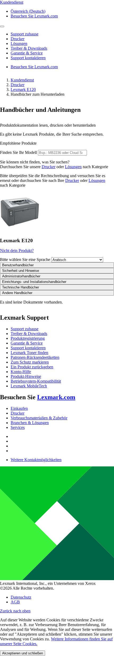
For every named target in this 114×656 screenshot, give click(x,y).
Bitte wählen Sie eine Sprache (25, 259)
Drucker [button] (17, 38)
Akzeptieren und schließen (22, 653)
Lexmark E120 (23, 89)
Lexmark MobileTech (29, 386)
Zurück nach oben (15, 611)
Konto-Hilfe (21, 371)
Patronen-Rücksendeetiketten (35, 357)
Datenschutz (21, 597)
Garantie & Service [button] (27, 53)
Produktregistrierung (28, 338)
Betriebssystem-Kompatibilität (36, 381)
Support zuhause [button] (24, 34)
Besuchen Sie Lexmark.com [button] (34, 16)
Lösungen (73, 166)
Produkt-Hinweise (26, 376)
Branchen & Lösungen (30, 422)
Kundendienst (22, 80)
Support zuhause (24, 329)
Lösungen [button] (19, 43)
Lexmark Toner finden (29, 352)
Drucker (17, 84)
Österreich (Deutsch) (28, 11)
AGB (15, 602)
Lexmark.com (56, 397)
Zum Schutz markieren (30, 362)
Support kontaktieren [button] (28, 58)
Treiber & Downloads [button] (29, 48)
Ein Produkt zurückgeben (32, 367)
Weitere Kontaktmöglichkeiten (36, 459)
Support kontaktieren (28, 348)
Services (18, 427)
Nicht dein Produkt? (17, 250)
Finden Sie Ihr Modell (18, 152)
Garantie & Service (27, 343)
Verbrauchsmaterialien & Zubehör (39, 418)
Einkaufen (19, 408)
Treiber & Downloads (29, 333)
